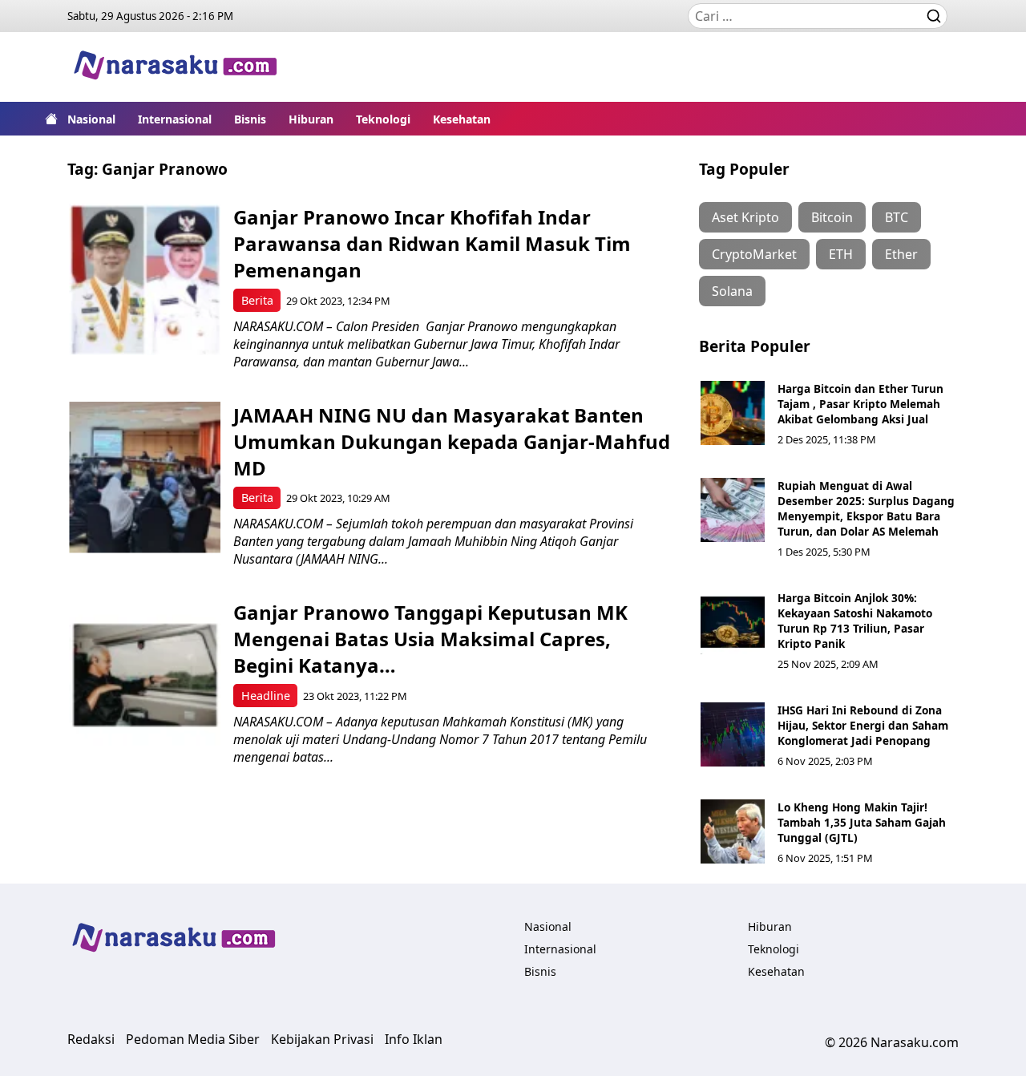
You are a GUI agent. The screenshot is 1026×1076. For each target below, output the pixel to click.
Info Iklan (413, 1039)
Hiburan (311, 119)
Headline (265, 695)
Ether (901, 254)
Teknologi (383, 119)
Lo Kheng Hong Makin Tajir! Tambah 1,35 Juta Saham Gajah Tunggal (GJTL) (862, 822)
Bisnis (250, 119)
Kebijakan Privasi (322, 1039)
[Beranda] (51, 119)
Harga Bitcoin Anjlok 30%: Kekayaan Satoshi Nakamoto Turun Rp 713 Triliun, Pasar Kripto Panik (855, 620)
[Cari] (933, 16)
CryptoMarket (754, 254)
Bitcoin (832, 217)
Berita (257, 300)
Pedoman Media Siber (193, 1039)
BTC (896, 217)
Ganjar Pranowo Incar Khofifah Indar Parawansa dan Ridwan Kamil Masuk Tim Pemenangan (432, 243)
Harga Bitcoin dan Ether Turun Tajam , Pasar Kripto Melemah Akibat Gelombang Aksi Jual (860, 404)
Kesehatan (462, 119)
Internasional (175, 119)
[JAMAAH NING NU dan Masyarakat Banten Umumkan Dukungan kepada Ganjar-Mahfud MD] (144, 477)
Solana (732, 291)
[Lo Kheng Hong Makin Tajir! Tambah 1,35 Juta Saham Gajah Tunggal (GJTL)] (733, 831)
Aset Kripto (745, 217)
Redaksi (91, 1039)
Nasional (91, 119)
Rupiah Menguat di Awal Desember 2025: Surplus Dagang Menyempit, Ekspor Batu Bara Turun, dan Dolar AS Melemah (866, 508)
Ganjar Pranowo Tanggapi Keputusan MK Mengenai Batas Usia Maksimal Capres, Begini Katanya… (430, 638)
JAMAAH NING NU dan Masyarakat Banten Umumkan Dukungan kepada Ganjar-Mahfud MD (451, 441)
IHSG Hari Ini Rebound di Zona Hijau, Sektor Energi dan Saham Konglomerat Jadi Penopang (863, 725)
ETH (841, 254)
